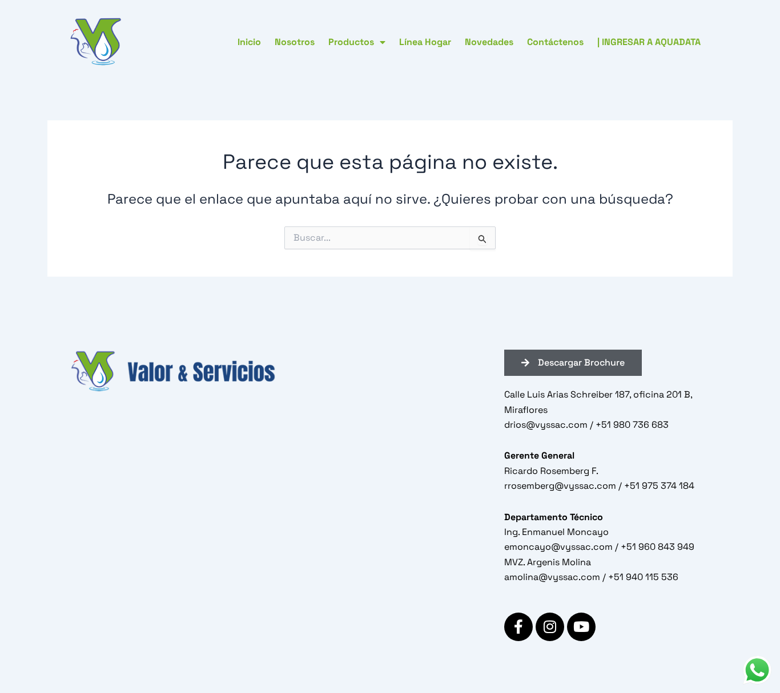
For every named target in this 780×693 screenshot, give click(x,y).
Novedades (489, 42)
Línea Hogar (425, 42)
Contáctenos (555, 42)
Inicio (249, 42)
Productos (351, 42)
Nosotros (295, 42)
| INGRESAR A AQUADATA (649, 42)
